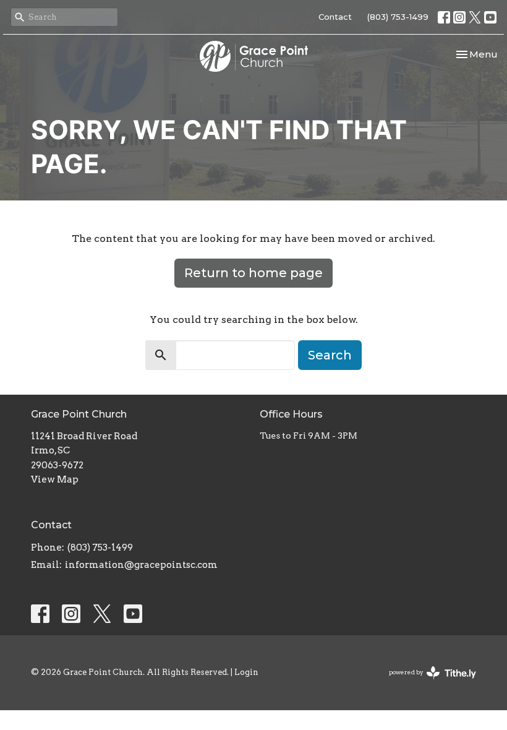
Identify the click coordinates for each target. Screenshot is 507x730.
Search (330, 355)
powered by (426, 682)
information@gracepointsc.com (141, 564)
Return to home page (253, 272)
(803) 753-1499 (397, 17)
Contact (335, 17)
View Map (55, 479)
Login (246, 672)
